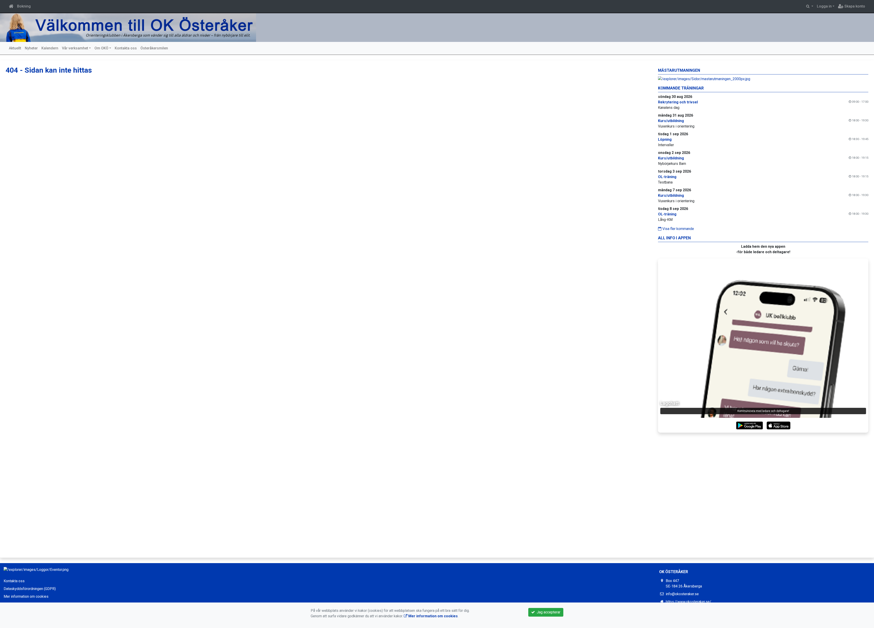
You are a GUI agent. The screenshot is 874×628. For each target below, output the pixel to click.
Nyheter (31, 48)
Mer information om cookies (26, 596)
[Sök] (809, 6)
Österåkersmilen (154, 48)
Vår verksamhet (75, 48)
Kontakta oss (126, 48)
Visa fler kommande (677, 229)
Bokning (24, 6)
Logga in (824, 6)
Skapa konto (854, 6)
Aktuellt (15, 48)
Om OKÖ (101, 48)
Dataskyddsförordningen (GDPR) (30, 589)
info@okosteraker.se (682, 594)
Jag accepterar (547, 612)
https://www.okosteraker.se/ (688, 602)
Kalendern (49, 48)
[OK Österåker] (129, 27)
